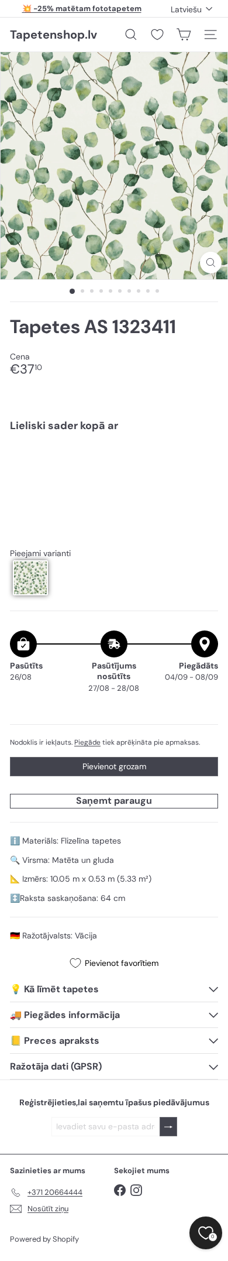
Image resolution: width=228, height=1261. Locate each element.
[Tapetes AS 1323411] (114, 481)
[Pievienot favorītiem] (202, 465)
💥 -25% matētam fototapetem (81, 8)
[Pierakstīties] (168, 1126)
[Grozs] (183, 35)
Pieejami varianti (40, 553)
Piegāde (87, 742)
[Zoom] (211, 262)
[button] (30, 577)
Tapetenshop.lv (53, 35)
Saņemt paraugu (114, 800)
